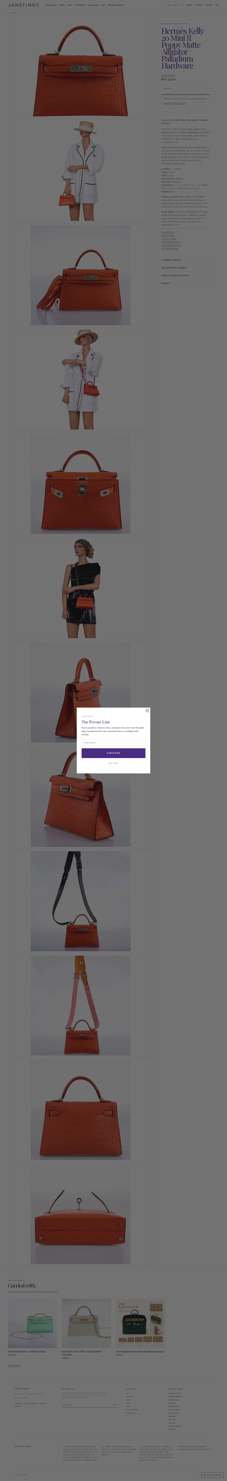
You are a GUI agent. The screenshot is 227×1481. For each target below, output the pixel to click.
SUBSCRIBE (113, 753)
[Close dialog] (147, 710)
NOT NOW (113, 763)
